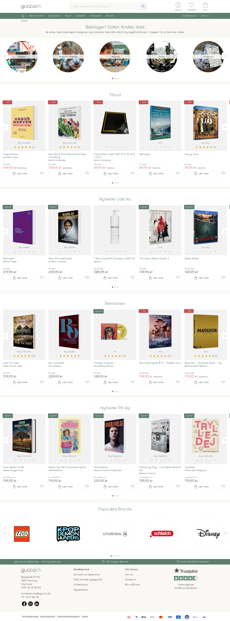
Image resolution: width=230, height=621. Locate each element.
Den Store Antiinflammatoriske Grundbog (67, 156)
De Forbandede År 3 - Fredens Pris (160, 362)
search (143, 6)
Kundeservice (189, 15)
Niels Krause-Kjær (13, 366)
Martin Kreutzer (57, 160)
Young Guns (192, 154)
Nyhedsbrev (80, 589)
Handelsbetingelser (30, 616)
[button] (112, 78)
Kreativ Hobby (68, 56)
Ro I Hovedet (56, 362)
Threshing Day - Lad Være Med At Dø (160, 469)
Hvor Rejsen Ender (13, 467)
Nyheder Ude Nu (115, 199)
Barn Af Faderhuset (60, 258)
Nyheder (80, 15)
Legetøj (115, 56)
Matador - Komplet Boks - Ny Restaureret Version (203, 364)
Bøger (22, 56)
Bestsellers (54, 15)
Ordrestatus (80, 584)
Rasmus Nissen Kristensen (108, 470)
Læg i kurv (19, 174)
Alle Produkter (36, 15)
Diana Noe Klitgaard (195, 470)
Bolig (161, 56)
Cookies (85, 616)
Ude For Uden (11, 362)
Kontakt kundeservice (86, 574)
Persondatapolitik (47, 616)
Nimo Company (102, 160)
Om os (129, 574)
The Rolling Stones (103, 366)
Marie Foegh (10, 261)
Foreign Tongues (104, 362)
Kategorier (95, 15)
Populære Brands (115, 509)
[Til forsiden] (31, 6)
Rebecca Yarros (147, 473)
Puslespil (208, 56)
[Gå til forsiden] (31, 570)
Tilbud (68, 15)
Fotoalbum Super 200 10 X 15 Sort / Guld (114, 156)
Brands (109, 15)
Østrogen (8, 258)
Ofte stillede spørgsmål (87, 579)
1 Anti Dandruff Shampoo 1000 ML (114, 258)
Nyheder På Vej (115, 408)
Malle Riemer (55, 470)
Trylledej (190, 467)
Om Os (205, 15)
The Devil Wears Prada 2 (154, 258)
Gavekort (130, 579)
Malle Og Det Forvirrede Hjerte (67, 467)
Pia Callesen (55, 366)
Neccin (97, 261)
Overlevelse (101, 467)
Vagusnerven (10, 154)
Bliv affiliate (132, 584)
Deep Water (192, 258)
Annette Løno (10, 157)
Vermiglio (145, 154)
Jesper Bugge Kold (13, 470)
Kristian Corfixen (57, 261)
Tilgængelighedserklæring (68, 616)
